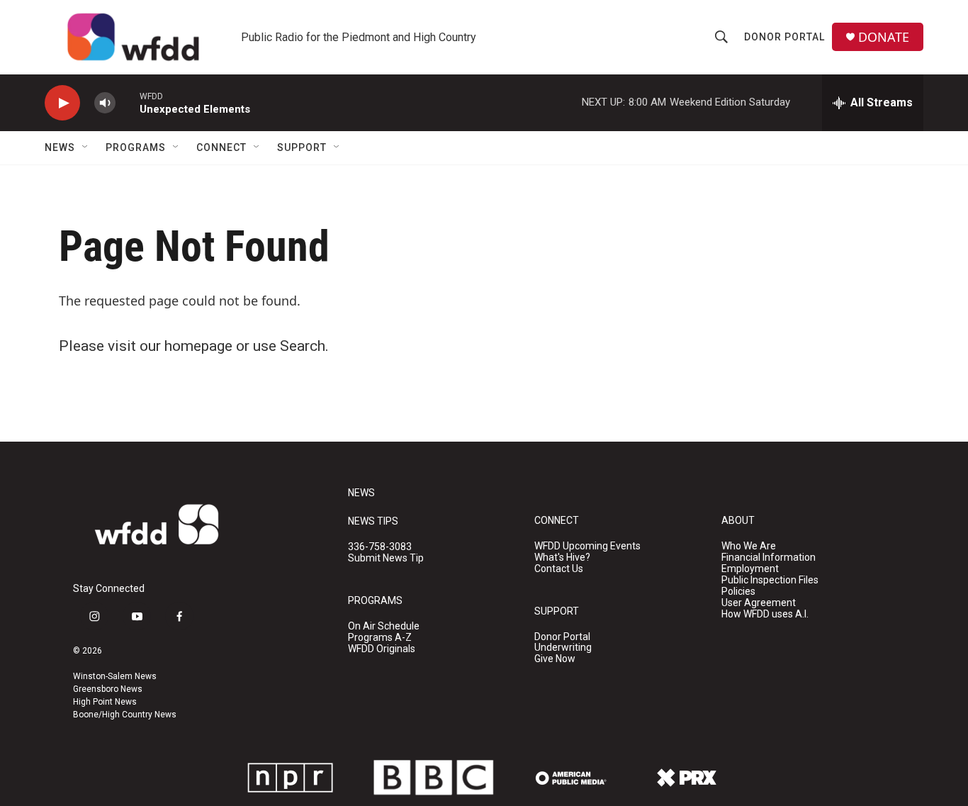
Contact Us (558, 569)
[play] (62, 103)
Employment (750, 569)
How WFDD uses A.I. (765, 614)
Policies (738, 591)
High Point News (105, 702)
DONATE (883, 37)
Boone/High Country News (124, 715)
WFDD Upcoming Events (587, 546)
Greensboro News (107, 689)
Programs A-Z (380, 637)
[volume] (105, 103)
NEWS (361, 493)
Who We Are (748, 546)
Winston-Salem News (115, 676)
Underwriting (563, 647)
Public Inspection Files (769, 580)
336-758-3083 (380, 547)
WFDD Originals (381, 649)
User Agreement (758, 603)
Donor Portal (784, 37)
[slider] (127, 102)
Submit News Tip (386, 558)
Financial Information (768, 557)
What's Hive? (562, 557)
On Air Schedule (384, 626)
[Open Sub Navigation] (85, 147)
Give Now (554, 659)
